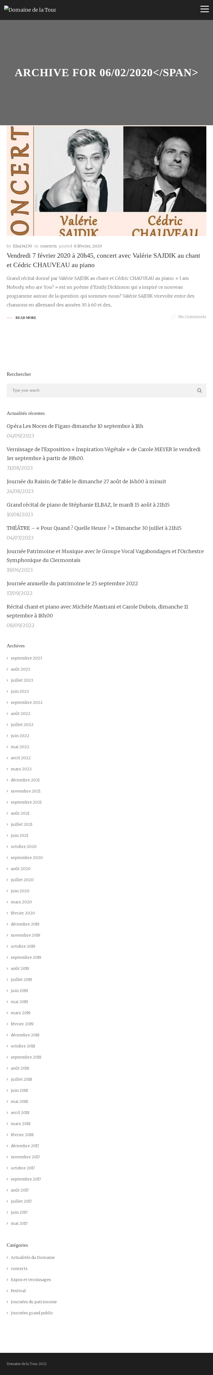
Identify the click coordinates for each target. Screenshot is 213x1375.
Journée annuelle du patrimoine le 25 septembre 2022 (72, 583)
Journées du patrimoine (34, 1301)
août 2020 (21, 868)
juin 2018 (19, 1090)
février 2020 (23, 913)
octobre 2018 (23, 1046)
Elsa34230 (22, 246)
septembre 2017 (26, 1179)
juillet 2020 (22, 879)
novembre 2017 (25, 1156)
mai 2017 (19, 1223)
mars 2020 (21, 901)
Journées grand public (32, 1312)
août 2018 (20, 1068)
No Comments (192, 316)
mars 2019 (21, 1012)
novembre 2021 (25, 791)
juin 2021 (19, 835)
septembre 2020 (27, 857)
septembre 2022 (27, 702)
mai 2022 (20, 746)
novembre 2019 (25, 935)
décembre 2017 (25, 1145)
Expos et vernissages (31, 1279)
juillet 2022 (22, 724)
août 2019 (20, 968)
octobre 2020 (24, 846)
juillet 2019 (21, 979)
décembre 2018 (25, 1034)
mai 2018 (19, 1101)
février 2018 (22, 1134)
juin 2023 (20, 691)
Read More (26, 318)
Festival (18, 1290)
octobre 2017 (23, 1168)
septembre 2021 (26, 802)
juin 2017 (19, 1212)
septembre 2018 (26, 1057)
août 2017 (20, 1190)
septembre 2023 (26, 658)
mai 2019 (19, 1001)
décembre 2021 (25, 780)
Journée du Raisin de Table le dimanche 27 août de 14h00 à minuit (86, 481)
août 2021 (20, 813)
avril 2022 (21, 757)
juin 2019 (19, 990)
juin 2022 (20, 735)
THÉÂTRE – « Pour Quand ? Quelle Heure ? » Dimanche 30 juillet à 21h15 (94, 528)
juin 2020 (20, 890)
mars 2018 (21, 1123)
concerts (48, 246)
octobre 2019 (23, 946)
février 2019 (22, 1023)
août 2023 (20, 669)
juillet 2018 (21, 1079)
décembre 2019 (25, 924)
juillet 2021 (21, 824)
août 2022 (21, 713)
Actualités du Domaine (33, 1257)
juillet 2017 (21, 1201)
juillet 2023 (22, 680)
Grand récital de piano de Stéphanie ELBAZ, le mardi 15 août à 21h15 (88, 505)
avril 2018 (20, 1112)
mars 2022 (21, 768)
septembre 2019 (26, 957)
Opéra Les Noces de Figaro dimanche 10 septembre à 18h (75, 426)
